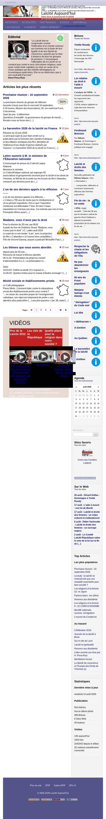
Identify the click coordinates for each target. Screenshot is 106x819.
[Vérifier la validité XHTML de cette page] (33, 799)
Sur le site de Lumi (83, 641)
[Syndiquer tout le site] (46, 799)
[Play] (18, 48)
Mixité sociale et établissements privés (28, 280)
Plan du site (36, 785)
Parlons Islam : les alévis (86, 595)
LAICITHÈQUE (12, 27)
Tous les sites (80, 445)
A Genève (80, 327)
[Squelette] (59, 799)
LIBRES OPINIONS (49, 27)
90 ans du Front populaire (80, 280)
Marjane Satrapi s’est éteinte (81, 293)
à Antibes (79, 359)
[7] (60, 310)
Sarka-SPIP (59, 785)
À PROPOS (30, 27)
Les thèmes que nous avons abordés (27, 247)
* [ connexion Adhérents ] (73, 26)
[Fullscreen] (27, 54)
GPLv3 (72, 785)
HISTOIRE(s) (79, 22)
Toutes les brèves (82, 38)
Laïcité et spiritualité (84, 645)
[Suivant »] (66, 310)
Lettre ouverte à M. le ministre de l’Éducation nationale (25, 157)
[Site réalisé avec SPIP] (72, 799)
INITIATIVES (11, 22)
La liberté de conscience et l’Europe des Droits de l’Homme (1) (86, 666)
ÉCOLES (64, 22)
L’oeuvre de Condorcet (85, 617)
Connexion (10, 2)
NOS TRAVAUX (48, 22)
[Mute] (25, 54)
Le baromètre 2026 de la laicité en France (30, 128)
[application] (18, 48)
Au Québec (80, 338)
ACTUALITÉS (29, 22)
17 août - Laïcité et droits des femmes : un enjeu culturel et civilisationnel (87, 515)
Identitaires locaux (83, 659)
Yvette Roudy (82, 44)
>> (96, 434)
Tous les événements (83, 381)
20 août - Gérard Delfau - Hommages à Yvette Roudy (87, 498)
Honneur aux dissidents (85, 599)
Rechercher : (78, 430)
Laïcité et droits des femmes (80, 167)
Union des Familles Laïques (87, 461)
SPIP (47, 785)
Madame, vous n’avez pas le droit (25, 219)
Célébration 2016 (82, 630)
